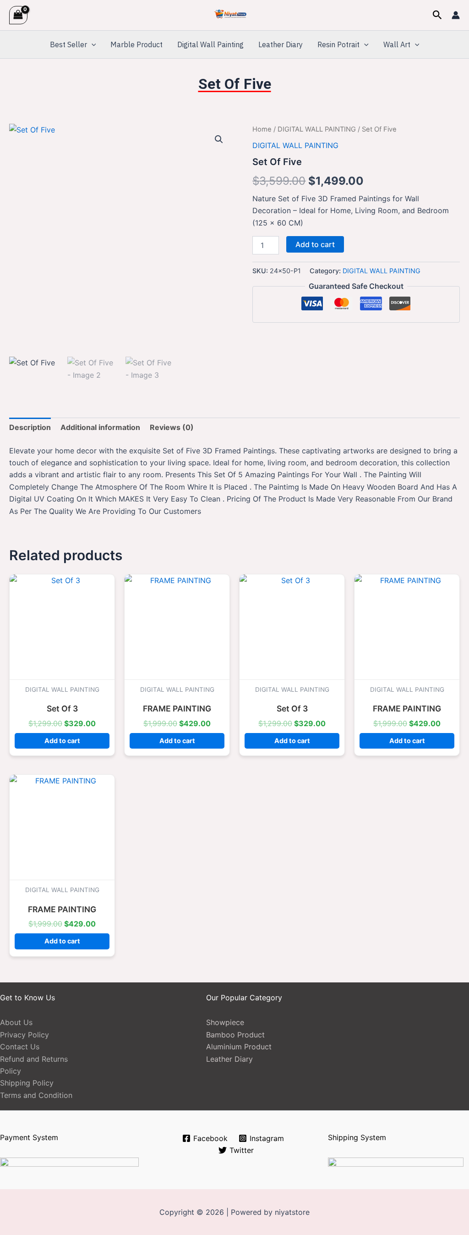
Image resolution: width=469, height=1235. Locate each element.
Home (262, 129)
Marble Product (136, 44)
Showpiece (225, 1022)
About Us (16, 1022)
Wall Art (396, 44)
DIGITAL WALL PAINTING (317, 129)
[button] (437, 15)
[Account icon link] (456, 15)
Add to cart (315, 244)
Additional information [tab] (100, 427)
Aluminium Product (239, 1046)
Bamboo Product (235, 1034)
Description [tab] (30, 427)
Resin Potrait (338, 44)
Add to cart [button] (62, 740)
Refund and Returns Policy (34, 1064)
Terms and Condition (36, 1095)
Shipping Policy (27, 1082)
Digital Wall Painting (210, 44)
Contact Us (19, 1046)
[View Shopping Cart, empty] (18, 15)
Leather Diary (280, 44)
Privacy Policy (24, 1034)
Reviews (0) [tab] (172, 427)
